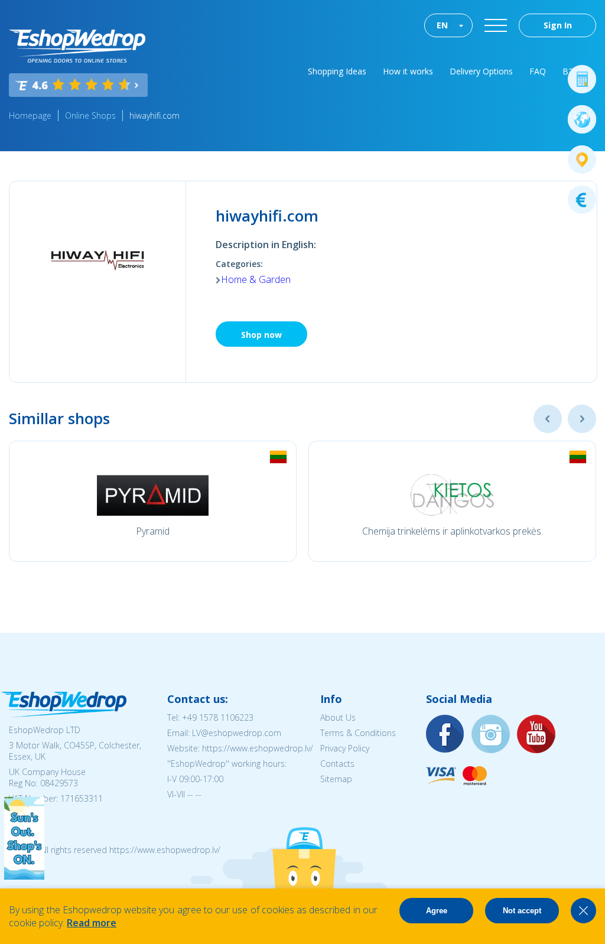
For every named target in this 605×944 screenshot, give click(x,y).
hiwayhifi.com (154, 115)
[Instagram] (490, 734)
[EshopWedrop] (77, 46)
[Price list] (582, 199)
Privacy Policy (344, 748)
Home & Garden (256, 279)
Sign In (558, 25)
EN (442, 25)
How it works (408, 71)
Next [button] (582, 419)
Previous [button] (548, 419)
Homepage (30, 115)
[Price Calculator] (582, 79)
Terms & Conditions (358, 732)
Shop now (261, 334)
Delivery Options (481, 71)
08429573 (59, 783)
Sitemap (336, 779)
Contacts (337, 763)
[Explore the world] (582, 119)
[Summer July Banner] (24, 876)
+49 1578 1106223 (217, 717)
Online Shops (90, 115)
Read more (91, 922)
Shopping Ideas (337, 71)
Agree (436, 910)
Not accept (522, 910)
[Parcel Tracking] (582, 159)
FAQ (537, 71)
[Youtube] (536, 734)
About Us (338, 717)
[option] (153, 501)
